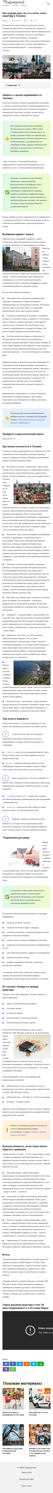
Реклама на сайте (26, 1479)
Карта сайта (27, 1472)
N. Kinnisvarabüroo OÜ (16, 796)
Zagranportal (14, 2)
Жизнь (5, 20)
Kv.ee (9, 763)
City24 (9, 752)
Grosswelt (11, 807)
